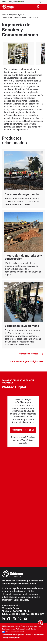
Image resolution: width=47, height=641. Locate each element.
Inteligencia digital (15, 15)
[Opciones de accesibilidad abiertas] (40, 622)
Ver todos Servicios (28, 353)
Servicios (32, 17)
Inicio (4, 15)
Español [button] (41, 2)
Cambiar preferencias (23, 430)
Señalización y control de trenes (14, 17)
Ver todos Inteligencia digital (24, 361)
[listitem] (18, 53)
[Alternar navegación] (43, 7)
